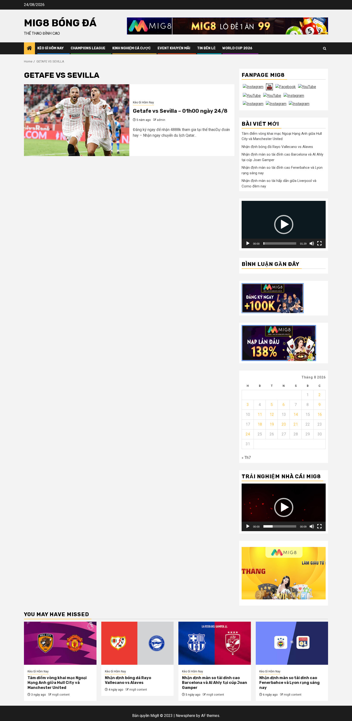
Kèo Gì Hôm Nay (50, 48)
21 (296, 424)
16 (320, 414)
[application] (284, 224)
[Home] (29, 48)
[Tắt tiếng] (311, 243)
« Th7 (246, 457)
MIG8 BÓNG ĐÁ (60, 23)
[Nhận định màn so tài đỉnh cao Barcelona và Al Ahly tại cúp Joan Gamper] (214, 643)
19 (272, 424)
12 (272, 414)
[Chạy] (247, 243)
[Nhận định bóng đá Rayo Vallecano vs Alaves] (137, 643)
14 (296, 414)
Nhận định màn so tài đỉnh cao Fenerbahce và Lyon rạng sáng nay (289, 683)
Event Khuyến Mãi (174, 48)
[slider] (279, 243)
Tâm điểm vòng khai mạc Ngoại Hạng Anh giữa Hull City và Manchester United (57, 683)
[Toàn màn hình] (319, 243)
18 (260, 424)
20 (284, 424)
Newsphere (185, 715)
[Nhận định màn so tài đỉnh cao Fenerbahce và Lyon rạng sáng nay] (292, 643)
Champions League (88, 48)
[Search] (325, 48)
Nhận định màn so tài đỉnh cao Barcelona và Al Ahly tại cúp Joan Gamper (214, 683)
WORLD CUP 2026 (237, 48)
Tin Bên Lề (206, 48)
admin (161, 120)
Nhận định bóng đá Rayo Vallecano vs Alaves (277, 147)
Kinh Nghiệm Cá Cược (131, 48)
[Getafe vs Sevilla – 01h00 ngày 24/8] (76, 120)
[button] (283, 224)
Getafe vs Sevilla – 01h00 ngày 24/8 (180, 111)
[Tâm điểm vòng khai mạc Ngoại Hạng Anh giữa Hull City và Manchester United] (60, 643)
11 (260, 414)
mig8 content (61, 694)
